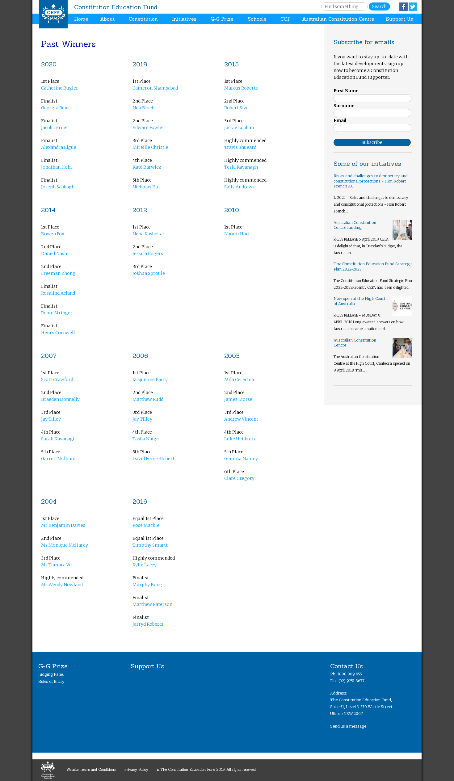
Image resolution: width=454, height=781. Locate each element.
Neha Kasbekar (148, 234)
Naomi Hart (237, 234)
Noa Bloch (143, 108)
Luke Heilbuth (239, 439)
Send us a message (348, 726)
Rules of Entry (51, 681)
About (107, 19)
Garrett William (58, 458)
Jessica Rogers (147, 253)
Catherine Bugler (59, 88)
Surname (344, 105)
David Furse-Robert (153, 458)
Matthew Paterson (152, 604)
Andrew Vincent (241, 419)
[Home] (53, 14)
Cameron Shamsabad (155, 88)
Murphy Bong (147, 584)
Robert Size (236, 108)
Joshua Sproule (148, 273)
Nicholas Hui (146, 187)
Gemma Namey (241, 458)
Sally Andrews (239, 187)
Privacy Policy (136, 769)
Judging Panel (51, 674)
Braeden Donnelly (60, 399)
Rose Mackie (145, 525)
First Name (346, 91)
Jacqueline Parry (150, 379)
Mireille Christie (150, 147)
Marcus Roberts (241, 88)
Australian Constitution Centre (338, 19)
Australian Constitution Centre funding (355, 225)
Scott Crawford (57, 379)
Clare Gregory (239, 478)
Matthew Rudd (147, 399)
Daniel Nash (54, 253)
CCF (285, 19)
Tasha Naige (145, 439)
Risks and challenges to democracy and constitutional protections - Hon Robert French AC (371, 181)
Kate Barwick (146, 167)
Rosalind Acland (58, 293)
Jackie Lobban (239, 127)
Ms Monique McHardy (64, 545)
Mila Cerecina (239, 379)
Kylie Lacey (144, 565)
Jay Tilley (51, 419)
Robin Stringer (57, 313)
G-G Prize (222, 19)
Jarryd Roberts (147, 624)
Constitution (143, 19)
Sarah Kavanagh (58, 439)
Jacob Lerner (54, 127)
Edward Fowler (148, 127)
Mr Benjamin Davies (63, 525)
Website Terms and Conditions (91, 769)
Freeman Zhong (58, 273)
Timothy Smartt (150, 545)
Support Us (399, 19)
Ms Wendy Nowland (62, 584)
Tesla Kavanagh (241, 167)
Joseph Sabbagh (57, 187)
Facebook (403, 6)
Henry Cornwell (58, 332)
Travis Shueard (240, 147)
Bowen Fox (52, 234)
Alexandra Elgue (58, 147)
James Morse (238, 399)
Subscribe (372, 142)
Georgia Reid (55, 108)
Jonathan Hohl (56, 167)
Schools (257, 19)
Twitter (413, 6)
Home (81, 19)
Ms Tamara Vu (56, 565)
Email (340, 120)
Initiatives (184, 19)
